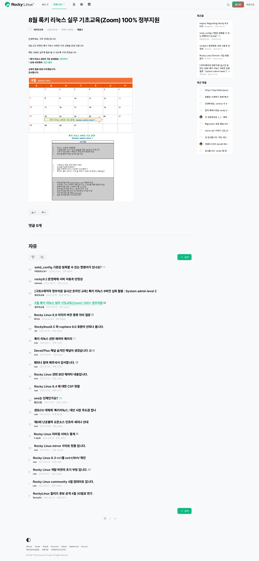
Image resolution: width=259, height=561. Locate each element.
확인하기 (64, 59)
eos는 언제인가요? (46, 398)
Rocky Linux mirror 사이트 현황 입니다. (60, 446)
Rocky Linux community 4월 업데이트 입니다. (63, 482)
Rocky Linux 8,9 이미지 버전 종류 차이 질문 (62, 315)
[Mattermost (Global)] (81, 4)
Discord (84, 546)
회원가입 (250, 4)
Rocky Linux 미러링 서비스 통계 (54, 434)
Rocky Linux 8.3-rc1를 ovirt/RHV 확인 (59, 458)
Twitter (37, 546)
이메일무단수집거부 (58, 549)
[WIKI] (74, 4)
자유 (32, 246)
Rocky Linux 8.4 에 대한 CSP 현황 (57, 386)
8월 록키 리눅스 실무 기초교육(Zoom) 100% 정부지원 (68, 303)
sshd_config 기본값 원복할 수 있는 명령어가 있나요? (68, 267)
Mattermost (74, 546)
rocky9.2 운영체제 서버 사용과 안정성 (58, 279)
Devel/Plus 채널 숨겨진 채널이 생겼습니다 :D (63, 350)
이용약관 (45, 549)
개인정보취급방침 (32, 549)
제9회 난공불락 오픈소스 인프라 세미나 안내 (61, 422)
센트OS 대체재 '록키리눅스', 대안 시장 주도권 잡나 (65, 410)
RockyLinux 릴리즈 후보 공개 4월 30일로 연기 (62, 493)
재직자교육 (38, 29)
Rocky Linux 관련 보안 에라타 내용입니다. (61, 374)
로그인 (238, 4)
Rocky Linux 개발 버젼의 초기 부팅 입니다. (60, 470)
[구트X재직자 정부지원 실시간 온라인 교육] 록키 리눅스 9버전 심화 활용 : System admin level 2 (95, 291)
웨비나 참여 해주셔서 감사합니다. (54, 362)
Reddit (45, 546)
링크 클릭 (48, 62)
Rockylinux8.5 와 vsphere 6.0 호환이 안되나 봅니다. (69, 327)
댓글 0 (80, 29)
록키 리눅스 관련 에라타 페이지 (53, 339)
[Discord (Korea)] (89, 4)
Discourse (55, 546)
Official (29, 546)
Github (64, 546)
